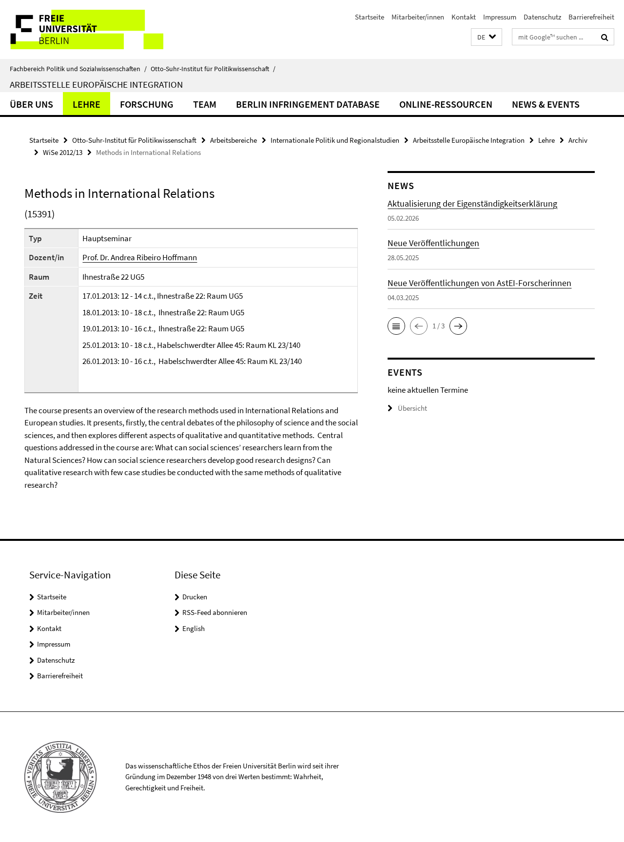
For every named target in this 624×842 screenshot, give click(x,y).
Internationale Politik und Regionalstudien (335, 140)
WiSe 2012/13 (62, 152)
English (193, 628)
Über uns (31, 104)
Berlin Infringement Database (308, 104)
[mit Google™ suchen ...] (605, 37)
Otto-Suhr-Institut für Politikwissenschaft (213, 68)
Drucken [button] (194, 596)
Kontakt (463, 16)
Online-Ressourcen (445, 104)
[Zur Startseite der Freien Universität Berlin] (81, 29)
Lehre (86, 104)
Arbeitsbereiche (233, 140)
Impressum (499, 16)
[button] (486, 37)
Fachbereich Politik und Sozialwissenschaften (78, 68)
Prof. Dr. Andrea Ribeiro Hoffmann (139, 257)
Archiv (577, 140)
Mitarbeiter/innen (417, 16)
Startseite (369, 16)
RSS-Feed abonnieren (214, 612)
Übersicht (412, 408)
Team (204, 104)
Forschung (147, 104)
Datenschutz (542, 16)
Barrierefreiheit (591, 16)
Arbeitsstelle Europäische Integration (96, 84)
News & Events (546, 104)
